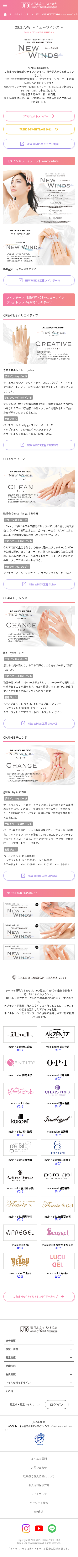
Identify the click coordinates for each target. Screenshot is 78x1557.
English (39, 1511)
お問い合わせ (39, 1467)
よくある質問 (39, 1458)
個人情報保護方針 (39, 1485)
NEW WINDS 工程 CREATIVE (42, 445)
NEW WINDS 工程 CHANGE (42, 875)
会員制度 (11, 1374)
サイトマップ (39, 1494)
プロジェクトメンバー (35, 116)
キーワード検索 (39, 1503)
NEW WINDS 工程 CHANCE (42, 723)
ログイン (56, 1404)
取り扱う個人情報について (39, 1476)
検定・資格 (12, 1349)
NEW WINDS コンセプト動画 (42, 144)
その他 (9, 1391)
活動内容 (11, 1365)
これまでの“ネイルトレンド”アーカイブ (35, 1296)
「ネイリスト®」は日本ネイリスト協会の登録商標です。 (39, 1548)
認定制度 (11, 1357)
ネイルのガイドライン (18, 1382)
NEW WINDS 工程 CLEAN (42, 584)
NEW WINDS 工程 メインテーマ (42, 280)
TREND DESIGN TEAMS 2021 (36, 129)
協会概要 (11, 1340)
